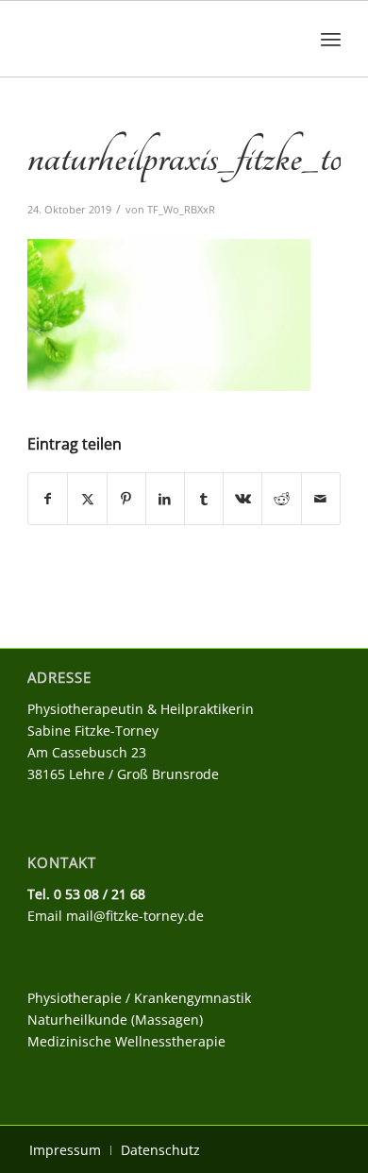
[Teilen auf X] (87, 498)
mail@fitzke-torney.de (135, 916)
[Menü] (331, 38)
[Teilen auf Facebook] (47, 498)
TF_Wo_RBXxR (181, 209)
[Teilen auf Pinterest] (126, 498)
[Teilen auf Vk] (242, 498)
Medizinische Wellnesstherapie (126, 1041)
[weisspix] (152, 38)
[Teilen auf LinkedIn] (165, 498)
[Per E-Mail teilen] (321, 498)
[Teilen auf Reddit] (281, 498)
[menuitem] (331, 38)
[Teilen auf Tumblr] (204, 498)
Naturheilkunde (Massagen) (115, 1019)
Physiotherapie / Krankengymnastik (139, 998)
